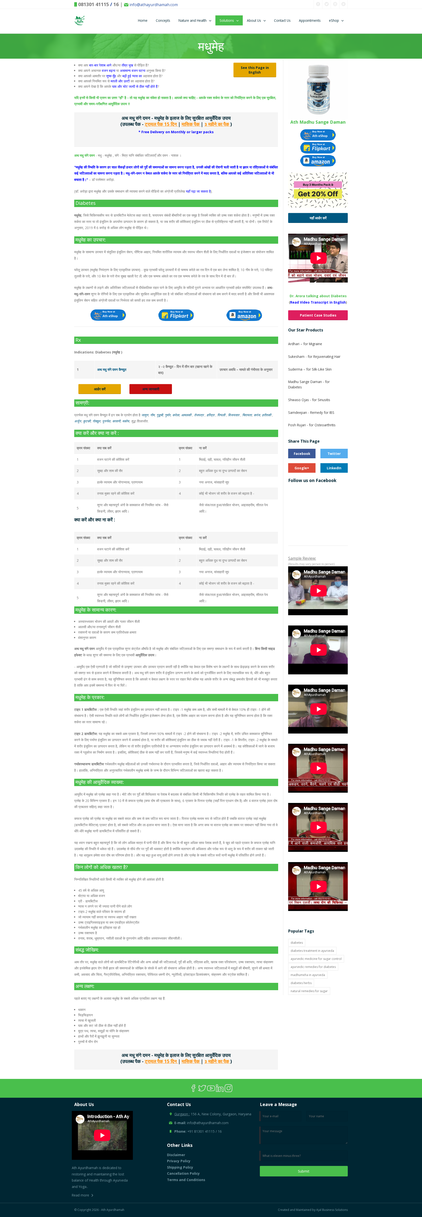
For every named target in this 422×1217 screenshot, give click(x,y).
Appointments (310, 20)
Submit (303, 1171)
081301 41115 (93, 4)
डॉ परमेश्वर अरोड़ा (103, 179)
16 (116, 4)
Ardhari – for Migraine (305, 343)
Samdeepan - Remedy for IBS (311, 412)
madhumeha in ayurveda (308, 975)
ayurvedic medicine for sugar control (316, 959)
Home (143, 20)
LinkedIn (334, 468)
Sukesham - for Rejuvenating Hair (314, 356)
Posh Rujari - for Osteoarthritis (312, 425)
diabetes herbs (301, 983)
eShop (334, 20)
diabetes (297, 943)
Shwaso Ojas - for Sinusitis (309, 399)
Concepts (163, 20)
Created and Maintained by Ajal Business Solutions (313, 1210)
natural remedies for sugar (309, 991)
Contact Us (282, 20)
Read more (80, 1195)
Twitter (334, 453)
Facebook (302, 453)
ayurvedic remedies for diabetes (313, 967)
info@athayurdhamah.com (153, 4)
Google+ (302, 468)
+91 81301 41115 (201, 1131)
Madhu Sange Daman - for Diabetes (309, 384)
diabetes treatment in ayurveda (312, 951)
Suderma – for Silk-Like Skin (310, 369)
